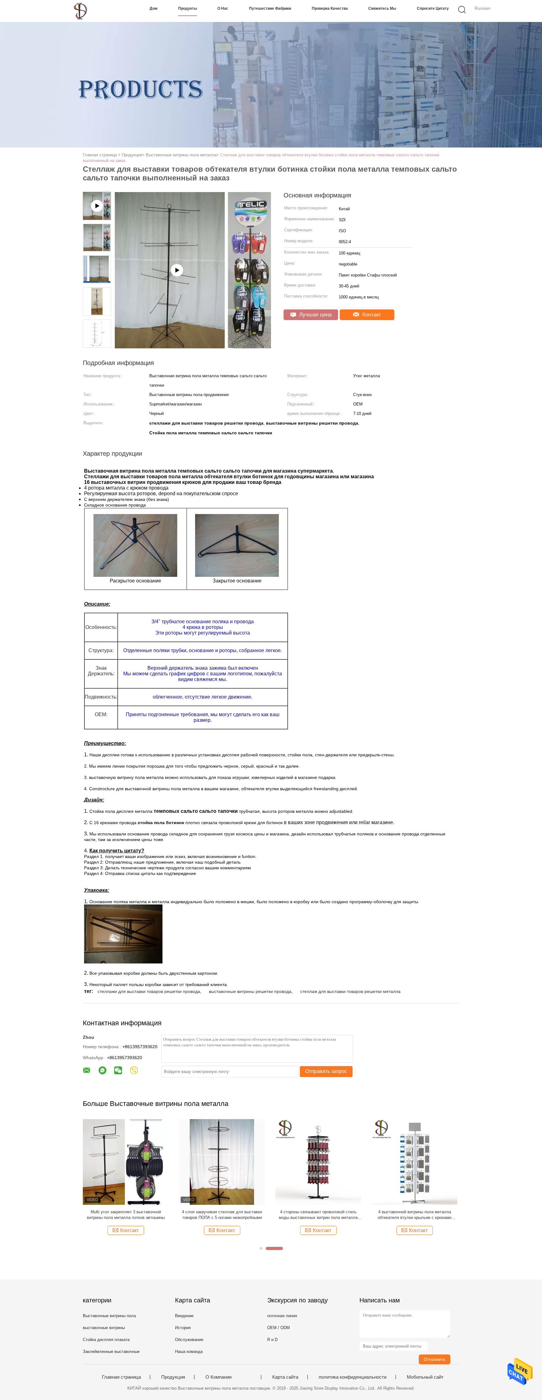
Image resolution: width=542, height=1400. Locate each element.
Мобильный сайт (425, 1377)
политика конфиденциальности (352, 1377)
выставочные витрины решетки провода (250, 991)
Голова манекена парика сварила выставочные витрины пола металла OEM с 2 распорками (419, 1215)
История (183, 1327)
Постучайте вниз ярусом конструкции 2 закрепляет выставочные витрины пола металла (130, 1215)
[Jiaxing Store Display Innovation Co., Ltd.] (82, 11)
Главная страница (121, 1377)
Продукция (173, 1377)
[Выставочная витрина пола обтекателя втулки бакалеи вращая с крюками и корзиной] (323, 1161)
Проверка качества (330, 8)
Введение (184, 1315)
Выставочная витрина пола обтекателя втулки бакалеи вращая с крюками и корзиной (323, 1215)
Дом (153, 8)
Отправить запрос (326, 1071)
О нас (222, 8)
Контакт (371, 315)
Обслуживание (189, 1339)
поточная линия (282, 1315)
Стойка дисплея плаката (106, 1339)
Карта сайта (285, 1377)
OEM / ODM (278, 1327)
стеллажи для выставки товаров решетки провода (149, 991)
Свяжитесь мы (382, 8)
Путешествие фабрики (270, 8)
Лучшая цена (315, 315)
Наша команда (189, 1351)
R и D (272, 1339)
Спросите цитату (433, 8)
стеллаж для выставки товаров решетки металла (350, 991)
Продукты (187, 8)
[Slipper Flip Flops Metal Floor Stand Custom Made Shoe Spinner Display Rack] (193, 346)
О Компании (218, 1377)
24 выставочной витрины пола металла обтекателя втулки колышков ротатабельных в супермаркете (226, 1215)
